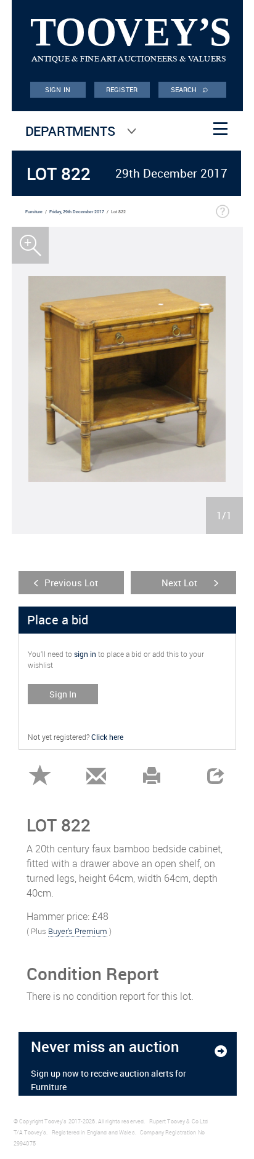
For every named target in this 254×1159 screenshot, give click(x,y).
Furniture (34, 211)
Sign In (62, 694)
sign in (85, 654)
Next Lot (179, 582)
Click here (107, 737)
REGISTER (121, 89)
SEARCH (190, 88)
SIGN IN (57, 89)
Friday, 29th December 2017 (76, 211)
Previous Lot (71, 582)
